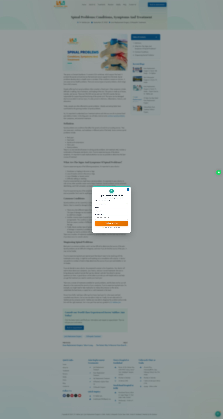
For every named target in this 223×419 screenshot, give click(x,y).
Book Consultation (112, 223)
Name (97, 207)
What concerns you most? (102, 200)
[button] (218, 172)
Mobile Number (99, 214)
